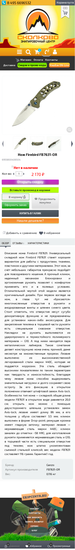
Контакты (51, 60)
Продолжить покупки (47, 200)
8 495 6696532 (19, 3)
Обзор (5, 243)
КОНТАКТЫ (35, 513)
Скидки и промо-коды (32, 65)
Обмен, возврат (34, 521)
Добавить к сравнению (21, 232)
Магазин (25, 59)
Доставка (9, 65)
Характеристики (38, 243)
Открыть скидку (30, 182)
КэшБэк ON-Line (59, 65)
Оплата (38, 60)
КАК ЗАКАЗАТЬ (34, 517)
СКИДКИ (34, 508)
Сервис (34, 526)
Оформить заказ (15, 204)
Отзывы (18, 243)
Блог (34, 530)
